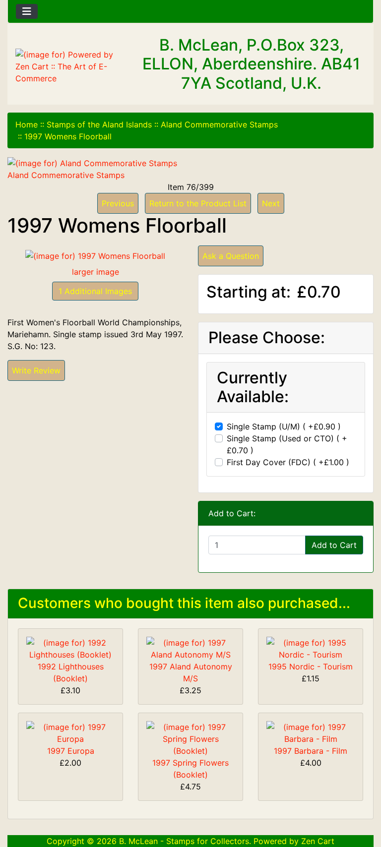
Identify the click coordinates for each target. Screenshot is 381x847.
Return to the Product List (198, 203)
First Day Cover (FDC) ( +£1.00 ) (288, 462)
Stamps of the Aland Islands (99, 124)
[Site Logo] (68, 66)
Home (26, 124)
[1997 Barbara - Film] (310, 732)
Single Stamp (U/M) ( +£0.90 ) (284, 426)
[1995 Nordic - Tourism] (310, 648)
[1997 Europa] (70, 732)
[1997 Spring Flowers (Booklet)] (190, 738)
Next (271, 203)
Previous (118, 203)
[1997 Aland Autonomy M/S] (190, 648)
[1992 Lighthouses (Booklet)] (70, 648)
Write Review (36, 370)
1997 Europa (70, 751)
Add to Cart (334, 545)
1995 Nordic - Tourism (310, 666)
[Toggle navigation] (27, 11)
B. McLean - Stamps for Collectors (184, 841)
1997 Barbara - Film (310, 751)
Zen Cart (317, 841)
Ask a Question (230, 256)
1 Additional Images (95, 291)
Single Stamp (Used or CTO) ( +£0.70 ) (287, 444)
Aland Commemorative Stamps (219, 124)
